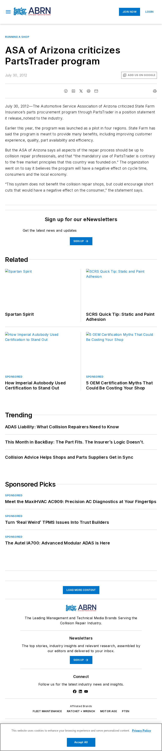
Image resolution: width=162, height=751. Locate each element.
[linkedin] (73, 91)
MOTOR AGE (108, 711)
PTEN (125, 711)
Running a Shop (17, 36)
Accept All (81, 742)
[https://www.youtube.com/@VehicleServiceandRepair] (86, 691)
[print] (155, 91)
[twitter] (81, 91)
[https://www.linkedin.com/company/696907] (80, 691)
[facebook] (66, 91)
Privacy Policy (141, 730)
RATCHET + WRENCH (81, 711)
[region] (81, 737)
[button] (8, 12)
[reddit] (88, 91)
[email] (96, 91)
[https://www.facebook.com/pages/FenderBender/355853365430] (75, 691)
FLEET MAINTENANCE (47, 711)
